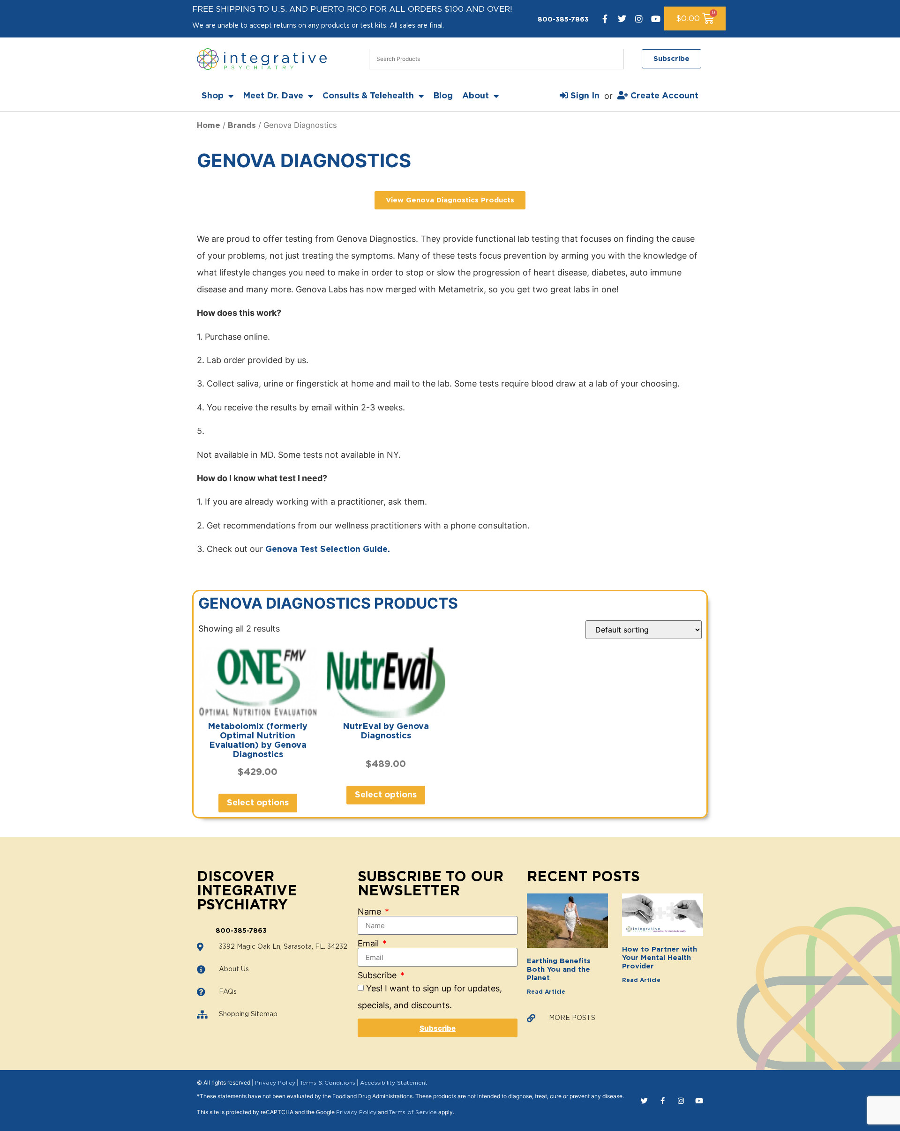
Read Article (546, 992)
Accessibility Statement (394, 1083)
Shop (213, 96)
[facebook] (605, 18)
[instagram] (638, 18)
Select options (258, 803)
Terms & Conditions (327, 1083)
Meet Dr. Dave (273, 96)
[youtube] (655, 18)
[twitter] (622, 18)
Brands (242, 125)
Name (370, 912)
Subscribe (378, 975)
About (475, 96)
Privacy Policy (275, 1083)
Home (208, 125)
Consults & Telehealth (368, 96)
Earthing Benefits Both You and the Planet (559, 970)
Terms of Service (413, 1112)
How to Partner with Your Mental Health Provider (659, 958)
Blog (443, 96)
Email (369, 943)
